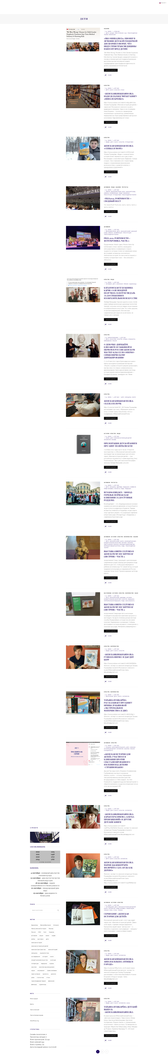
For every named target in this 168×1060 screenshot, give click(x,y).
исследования (35, 956)
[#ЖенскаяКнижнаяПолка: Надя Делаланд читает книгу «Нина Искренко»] (83, 96)
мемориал (126, 193)
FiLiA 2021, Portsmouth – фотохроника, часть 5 (117, 239)
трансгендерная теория (129, 194)
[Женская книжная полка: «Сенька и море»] (83, 148)
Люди (113, 187)
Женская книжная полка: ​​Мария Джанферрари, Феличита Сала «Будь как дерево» (119, 866)
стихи (122, 90)
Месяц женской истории (38, 928)
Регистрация (34, 998)
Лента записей (34, 1009)
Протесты (125, 187)
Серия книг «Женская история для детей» (116, 915)
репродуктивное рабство (127, 544)
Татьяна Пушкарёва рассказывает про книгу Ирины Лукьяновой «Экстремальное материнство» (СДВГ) (118, 705)
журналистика (44, 953)
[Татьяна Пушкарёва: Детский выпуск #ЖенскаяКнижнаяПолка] (83, 1009)
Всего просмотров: (37, 1039)
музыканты (131, 339)
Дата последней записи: (39, 1047)
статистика (40, 977)
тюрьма (120, 910)
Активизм (107, 187)
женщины (128, 397)
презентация (130, 908)
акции (41, 935)
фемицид (34, 984)
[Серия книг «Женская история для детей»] (83, 913)
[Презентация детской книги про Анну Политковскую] (83, 444)
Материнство (128, 536)
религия (116, 544)
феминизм (112, 34)
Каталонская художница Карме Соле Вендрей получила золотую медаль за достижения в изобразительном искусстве (120, 292)
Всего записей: (35, 1042)
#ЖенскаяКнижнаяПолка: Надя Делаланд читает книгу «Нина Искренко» (120, 96)
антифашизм (110, 907)
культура (117, 90)
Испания (56, 925)
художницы (132, 284)
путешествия (129, 142)
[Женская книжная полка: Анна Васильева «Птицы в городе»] (83, 962)
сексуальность (129, 600)
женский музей (125, 231)
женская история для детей (122, 438)
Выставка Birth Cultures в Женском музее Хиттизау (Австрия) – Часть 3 (119, 554)
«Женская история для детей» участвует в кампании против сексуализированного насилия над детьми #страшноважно (117, 760)
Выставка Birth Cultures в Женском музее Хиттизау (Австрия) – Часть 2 (119, 607)
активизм (109, 284)
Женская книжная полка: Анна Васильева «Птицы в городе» (118, 962)
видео (108, 142)
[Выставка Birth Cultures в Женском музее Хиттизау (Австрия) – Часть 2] (83, 604)
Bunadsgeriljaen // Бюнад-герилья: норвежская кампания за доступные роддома (118, 496)
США (125, 33)
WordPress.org (34, 1020)
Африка (108, 191)
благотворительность (119, 747)
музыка (125, 339)
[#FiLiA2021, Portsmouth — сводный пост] (83, 198)
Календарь (34, 868)
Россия (114, 340)
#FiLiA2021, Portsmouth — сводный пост (117, 199)
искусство (113, 339)
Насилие (106, 28)
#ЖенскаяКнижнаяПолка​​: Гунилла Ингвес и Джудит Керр (119, 657)
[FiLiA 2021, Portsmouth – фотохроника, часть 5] (83, 238)
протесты (117, 488)
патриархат (41, 970)
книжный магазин (130, 541)
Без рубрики (107, 593)
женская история (36, 942)
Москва (114, 439)
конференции (114, 193)
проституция (127, 232)
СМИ (39, 932)
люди (120, 193)
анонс (108, 438)
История (106, 433)
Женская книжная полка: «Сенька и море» (118, 147)
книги (111, 90)
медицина (126, 487)
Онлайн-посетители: (38, 1034)
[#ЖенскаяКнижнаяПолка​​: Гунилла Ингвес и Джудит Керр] (83, 657)
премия (126, 284)
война (33, 939)
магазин (124, 542)
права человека (121, 908)
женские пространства (38, 949)
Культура (106, 85)
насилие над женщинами (46, 967)
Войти (32, 1004)
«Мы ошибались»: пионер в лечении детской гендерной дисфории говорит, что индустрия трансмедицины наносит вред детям (120, 43)
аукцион (108, 747)
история (129, 597)
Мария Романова (113, 337)
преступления (119, 33)
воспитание (109, 696)
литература (125, 696)
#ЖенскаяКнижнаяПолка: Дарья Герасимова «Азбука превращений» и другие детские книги (119, 818)
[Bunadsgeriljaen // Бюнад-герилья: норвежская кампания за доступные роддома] (83, 493)
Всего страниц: (36, 1044)
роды (122, 488)
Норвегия (133, 487)
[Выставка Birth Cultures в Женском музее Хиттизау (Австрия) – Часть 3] (83, 547)
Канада (112, 33)
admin (109, 31)
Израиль (110, 232)
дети (107, 33)
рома (110, 910)
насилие (130, 542)
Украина (51, 932)
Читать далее (111, 70)
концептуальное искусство (39, 960)
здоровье (119, 487)
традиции (128, 488)
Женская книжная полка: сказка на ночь (118, 402)
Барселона (34, 925)
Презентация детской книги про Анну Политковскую (120, 444)
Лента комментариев (36, 1015)
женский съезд (130, 191)
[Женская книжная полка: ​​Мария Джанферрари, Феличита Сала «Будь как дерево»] (83, 865)
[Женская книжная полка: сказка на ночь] (83, 405)
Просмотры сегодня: (38, 1037)
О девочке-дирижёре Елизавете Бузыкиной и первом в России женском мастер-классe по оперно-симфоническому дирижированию (119, 351)
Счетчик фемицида (37, 846)
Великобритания (116, 191)
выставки (40, 939)
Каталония (119, 284)
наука (128, 1003)
